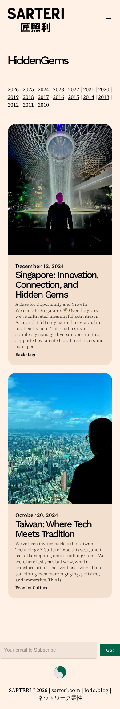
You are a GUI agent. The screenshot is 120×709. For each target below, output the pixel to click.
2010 (43, 104)
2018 (28, 97)
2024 (43, 89)
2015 (73, 97)
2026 (13, 89)
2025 (28, 89)
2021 (88, 89)
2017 (43, 97)
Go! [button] (110, 650)
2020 (103, 89)
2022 (73, 89)
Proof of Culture (32, 588)
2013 (103, 97)
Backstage (26, 354)
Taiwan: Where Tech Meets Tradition (53, 529)
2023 (58, 89)
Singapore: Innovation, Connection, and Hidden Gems (56, 284)
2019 (13, 97)
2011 (28, 104)
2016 (58, 97)
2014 (88, 97)
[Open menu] (108, 19)
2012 (13, 104)
